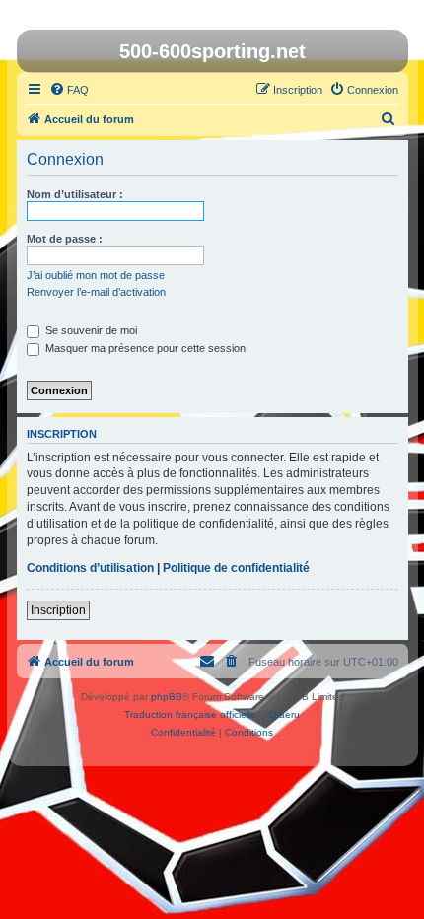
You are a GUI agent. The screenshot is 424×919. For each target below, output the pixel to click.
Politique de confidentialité (236, 568)
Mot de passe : (65, 239)
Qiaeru (284, 714)
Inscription (58, 610)
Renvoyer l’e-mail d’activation (96, 292)
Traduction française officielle (190, 714)
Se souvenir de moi (89, 330)
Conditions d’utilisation (90, 568)
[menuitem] (69, 90)
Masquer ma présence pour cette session (144, 348)
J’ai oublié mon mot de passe (96, 275)
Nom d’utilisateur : (75, 194)
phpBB (166, 696)
